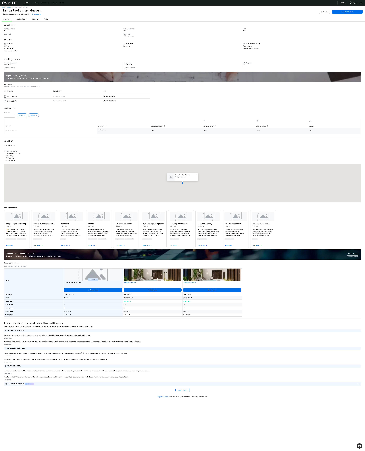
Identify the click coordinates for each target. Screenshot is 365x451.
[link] (16, 216)
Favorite (325, 12)
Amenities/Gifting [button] (11, 239)
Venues (26, 3)
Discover (54, 3)
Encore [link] (91, 224)
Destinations (45, 3)
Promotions (34, 3)
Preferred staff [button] (102, 239)
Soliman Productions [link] (124, 224)
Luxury (62, 3)
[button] (13, 115)
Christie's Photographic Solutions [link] (44, 224)
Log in (361, 3)
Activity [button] (63, 239)
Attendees (7, 112)
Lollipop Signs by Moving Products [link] (16, 224)
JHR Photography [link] (205, 224)
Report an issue (163, 397)
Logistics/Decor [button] (21, 239)
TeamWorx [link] (65, 224)
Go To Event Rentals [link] (233, 224)
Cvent (3, 7)
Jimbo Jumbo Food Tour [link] (262, 224)
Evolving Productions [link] (178, 224)
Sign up (355, 3)
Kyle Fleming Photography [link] (153, 224)
